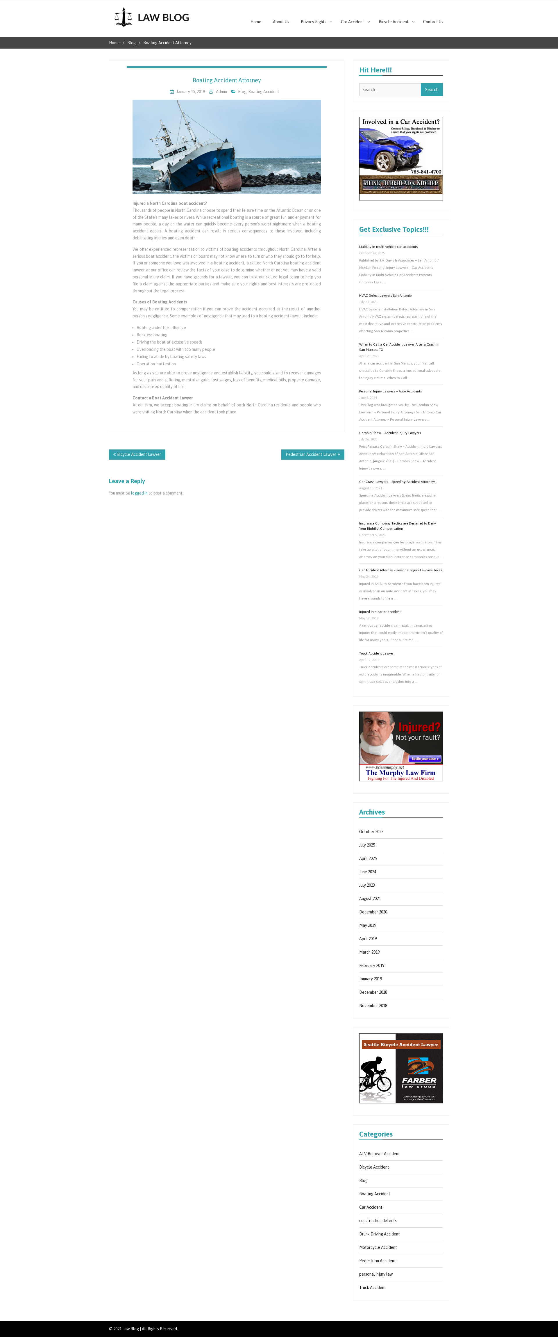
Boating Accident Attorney (227, 80)
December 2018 (373, 992)
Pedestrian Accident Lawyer (311, 454)
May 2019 (367, 925)
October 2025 (371, 831)
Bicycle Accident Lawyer (139, 454)
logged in (139, 493)
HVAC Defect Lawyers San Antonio (385, 296)
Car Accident (352, 21)
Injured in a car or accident (380, 612)
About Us (281, 21)
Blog (242, 91)
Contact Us (433, 21)
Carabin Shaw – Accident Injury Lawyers (390, 433)
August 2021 (370, 898)
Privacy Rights (313, 21)
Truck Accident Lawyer (376, 653)
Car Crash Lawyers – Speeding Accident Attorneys (397, 482)
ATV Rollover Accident (379, 1153)
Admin (221, 91)
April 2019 (368, 938)
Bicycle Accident (394, 21)
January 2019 (370, 979)
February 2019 (371, 965)
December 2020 (373, 912)
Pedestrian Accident (377, 1260)
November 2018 (373, 1005)
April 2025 (368, 858)
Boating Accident (263, 91)
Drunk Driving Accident (379, 1234)
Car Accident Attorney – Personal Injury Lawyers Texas (400, 570)
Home (256, 21)
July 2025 (367, 845)
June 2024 (367, 872)
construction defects (378, 1220)
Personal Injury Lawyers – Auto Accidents (390, 391)
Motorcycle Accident (378, 1247)
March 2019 (369, 952)
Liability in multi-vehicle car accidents (388, 247)
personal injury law (376, 1274)
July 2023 (367, 885)
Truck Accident (372, 1287)
